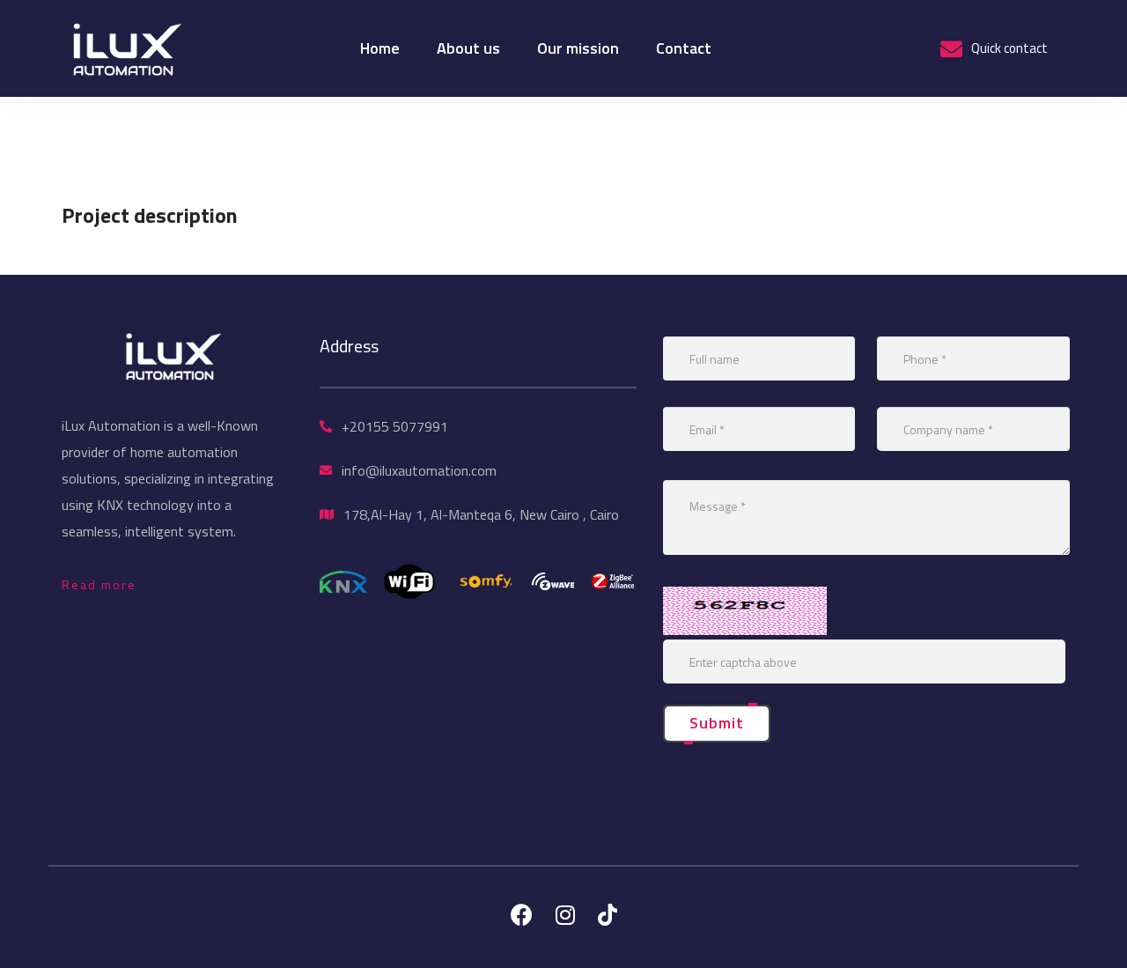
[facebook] (522, 915)
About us (468, 48)
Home (380, 48)
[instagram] (565, 915)
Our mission (578, 48)
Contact (683, 48)
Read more (99, 584)
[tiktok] (607, 915)
